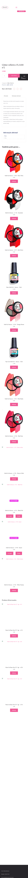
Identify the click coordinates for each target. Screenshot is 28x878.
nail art (11, 84)
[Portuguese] (23, 2)
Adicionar (14, 75)
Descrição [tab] (6, 95)
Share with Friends (7, 88)
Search (21, 11)
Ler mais (10, 516)
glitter (8, 84)
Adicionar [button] (14, 181)
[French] (21, 2)
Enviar (18, 516)
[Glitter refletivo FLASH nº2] (14, 89)
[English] (20, 2)
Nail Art (12, 83)
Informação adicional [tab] (16, 95)
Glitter (8, 83)
